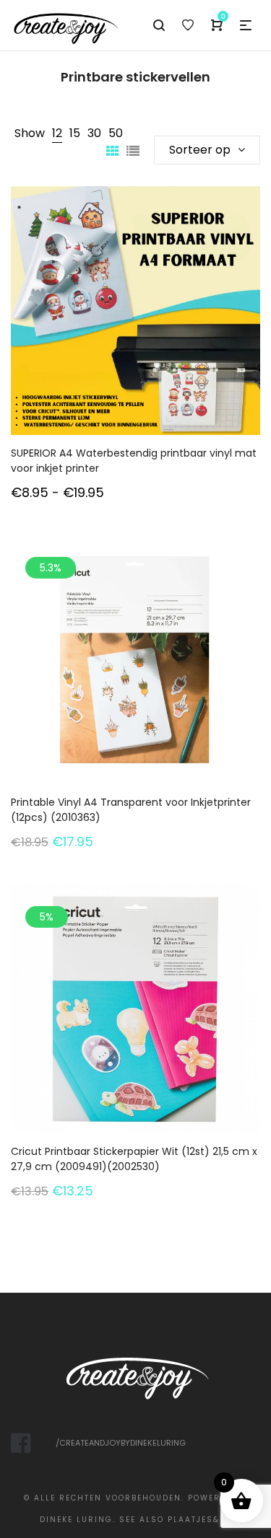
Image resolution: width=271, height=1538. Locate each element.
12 (57, 133)
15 (74, 133)
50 (115, 133)
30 (94, 133)
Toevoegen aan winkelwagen (136, 679)
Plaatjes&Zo (200, 1519)
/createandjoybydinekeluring (121, 1443)
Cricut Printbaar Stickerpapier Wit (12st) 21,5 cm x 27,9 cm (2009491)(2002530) (134, 1159)
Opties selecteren (135, 330)
